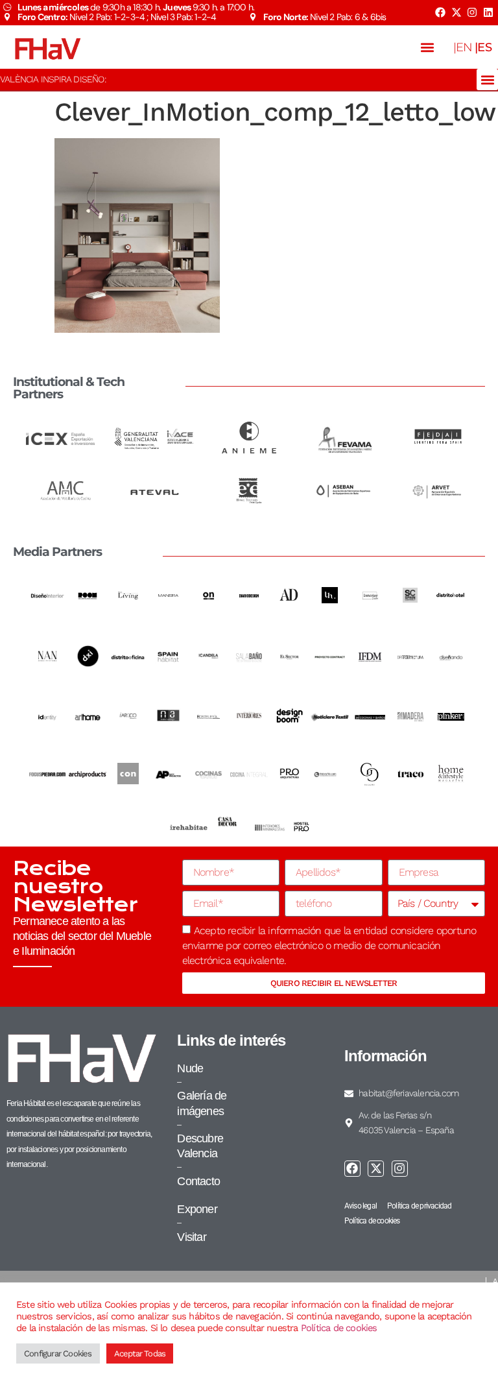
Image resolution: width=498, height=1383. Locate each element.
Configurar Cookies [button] (58, 1353)
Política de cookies (339, 1328)
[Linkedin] (488, 12)
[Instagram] (472, 12)
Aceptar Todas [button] (140, 1353)
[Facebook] (440, 12)
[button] (427, 47)
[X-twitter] (456, 12)
